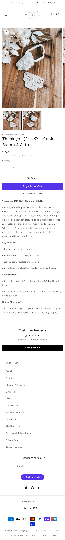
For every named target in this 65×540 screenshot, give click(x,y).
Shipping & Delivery (15, 385)
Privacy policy (54, 531)
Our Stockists (12, 405)
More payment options (32, 193)
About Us (10, 378)
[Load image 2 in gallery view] (32, 120)
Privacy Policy (12, 440)
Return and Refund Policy (18, 433)
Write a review (32, 347)
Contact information (49, 535)
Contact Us (11, 419)
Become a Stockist (15, 412)
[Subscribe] (47, 466)
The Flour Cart (13, 426)
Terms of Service (14, 446)
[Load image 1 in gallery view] (12, 120)
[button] (6, 14)
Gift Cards (11, 391)
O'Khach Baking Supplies (21, 531)
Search (9, 371)
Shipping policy (32, 535)
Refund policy (40, 531)
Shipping (17, 156)
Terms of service (16, 535)
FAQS (8, 398)
